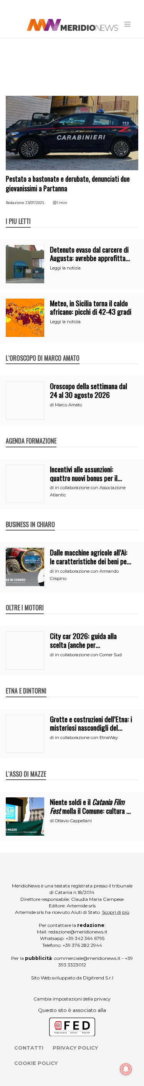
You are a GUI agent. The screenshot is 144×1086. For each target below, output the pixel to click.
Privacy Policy (75, 1048)
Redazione (15, 202)
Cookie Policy (36, 1063)
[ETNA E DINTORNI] (26, 683)
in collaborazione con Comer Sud (88, 654)
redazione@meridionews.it (78, 932)
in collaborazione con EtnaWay (86, 737)
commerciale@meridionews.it (87, 958)
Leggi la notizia (65, 268)
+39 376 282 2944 (82, 945)
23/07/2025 (34, 202)
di (52, 404)
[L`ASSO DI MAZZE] (26, 766)
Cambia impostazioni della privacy (72, 999)
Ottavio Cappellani (73, 820)
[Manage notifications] (126, 1069)
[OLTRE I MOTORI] (25, 599)
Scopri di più (115, 912)
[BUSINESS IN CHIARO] (30, 516)
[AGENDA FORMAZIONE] (31, 433)
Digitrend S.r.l (98, 978)
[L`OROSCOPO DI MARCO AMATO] (42, 350)
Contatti (28, 1048)
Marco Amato (68, 404)
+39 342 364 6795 (85, 938)
